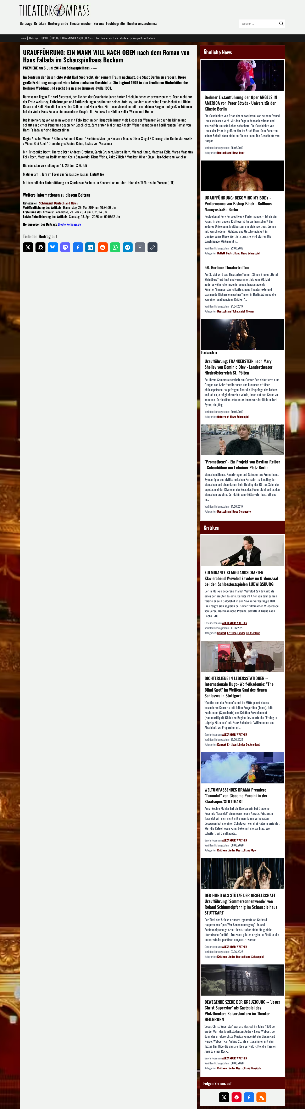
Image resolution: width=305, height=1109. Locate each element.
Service (99, 23)
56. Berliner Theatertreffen (227, 267)
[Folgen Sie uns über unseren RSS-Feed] (261, 1097)
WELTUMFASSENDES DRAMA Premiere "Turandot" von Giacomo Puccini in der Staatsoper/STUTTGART (236, 795)
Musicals (256, 1068)
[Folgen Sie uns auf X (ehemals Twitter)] (224, 1097)
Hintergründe (58, 23)
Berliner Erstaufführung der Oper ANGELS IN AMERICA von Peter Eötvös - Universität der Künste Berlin (241, 103)
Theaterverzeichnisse (141, 23)
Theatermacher (81, 23)
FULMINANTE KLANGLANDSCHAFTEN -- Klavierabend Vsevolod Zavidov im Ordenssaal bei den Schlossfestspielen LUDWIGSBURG (241, 578)
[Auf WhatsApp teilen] (115, 247)
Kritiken (40, 23)
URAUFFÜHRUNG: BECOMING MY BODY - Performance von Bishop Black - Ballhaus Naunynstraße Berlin (238, 203)
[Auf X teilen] (28, 247)
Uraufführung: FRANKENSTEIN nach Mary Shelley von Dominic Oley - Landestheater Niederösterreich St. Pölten (238, 367)
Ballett (221, 253)
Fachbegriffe (115, 23)
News (74, 203)
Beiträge (26, 23)
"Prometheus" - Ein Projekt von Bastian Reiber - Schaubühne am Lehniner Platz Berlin (242, 464)
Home (23, 38)
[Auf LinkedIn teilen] (90, 247)
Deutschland (62, 203)
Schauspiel (46, 203)
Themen (250, 311)
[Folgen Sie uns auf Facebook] (249, 1097)
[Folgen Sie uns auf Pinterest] (237, 1097)
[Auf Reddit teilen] (103, 247)
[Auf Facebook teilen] (78, 247)
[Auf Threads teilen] (40, 247)
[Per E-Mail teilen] (140, 247)
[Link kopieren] (152, 247)
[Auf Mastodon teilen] (65, 247)
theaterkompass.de (69, 224)
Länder (241, 633)
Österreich (223, 416)
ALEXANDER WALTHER (234, 623)
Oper (241, 152)
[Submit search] (281, 23)
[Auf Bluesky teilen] (53, 247)
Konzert (221, 633)
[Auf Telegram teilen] (128, 247)
